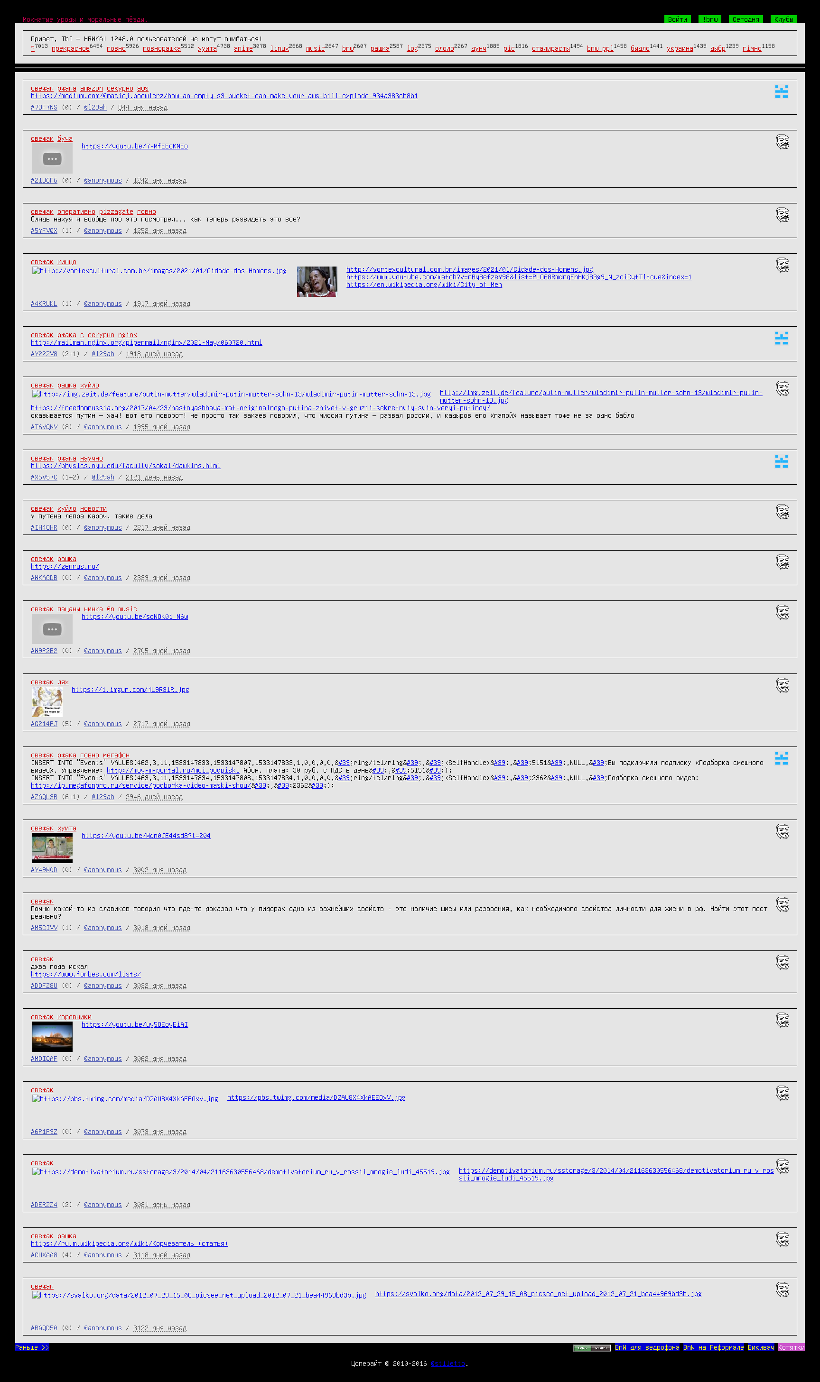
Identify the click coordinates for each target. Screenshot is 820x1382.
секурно (120, 88)
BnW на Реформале (713, 1347)
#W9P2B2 (44, 650)
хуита (207, 48)
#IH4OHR (44, 527)
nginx (127, 334)
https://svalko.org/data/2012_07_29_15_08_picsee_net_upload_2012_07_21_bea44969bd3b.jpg (538, 1293)
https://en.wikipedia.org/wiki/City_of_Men (424, 284)
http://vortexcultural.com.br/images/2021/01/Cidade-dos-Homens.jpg (469, 269)
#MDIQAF (44, 1058)
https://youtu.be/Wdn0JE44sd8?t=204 (146, 835)
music (315, 48)
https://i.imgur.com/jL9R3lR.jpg (130, 689)
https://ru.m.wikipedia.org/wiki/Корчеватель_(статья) (129, 1243)
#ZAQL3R (44, 796)
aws (143, 88)
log (412, 48)
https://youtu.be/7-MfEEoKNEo (135, 145)
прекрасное (71, 48)
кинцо (66, 261)
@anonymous (103, 180)
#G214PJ (44, 723)
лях (63, 681)
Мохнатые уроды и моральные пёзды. (85, 19)
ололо (444, 48)
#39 (344, 762)
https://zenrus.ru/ (65, 566)
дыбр (718, 48)
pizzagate (116, 211)
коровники (74, 1016)
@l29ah (95, 107)
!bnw (710, 19)
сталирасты (551, 48)
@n (110, 608)
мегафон (116, 754)
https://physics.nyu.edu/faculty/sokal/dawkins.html (126, 465)
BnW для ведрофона (647, 1347)
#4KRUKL (44, 303)
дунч (478, 48)
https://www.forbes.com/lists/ (86, 973)
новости (93, 508)
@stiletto (448, 1363)
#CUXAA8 (44, 1254)
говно (116, 48)
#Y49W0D (44, 869)
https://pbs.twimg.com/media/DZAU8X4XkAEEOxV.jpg (316, 1097)
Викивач (761, 1347)
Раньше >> (32, 1347)
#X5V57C (44, 476)
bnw (348, 48)
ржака (66, 88)
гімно (752, 48)
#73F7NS (44, 107)
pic (509, 48)
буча (65, 138)
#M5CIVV (44, 927)
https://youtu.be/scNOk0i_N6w (135, 616)
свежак (42, 88)
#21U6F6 (44, 180)
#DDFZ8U (44, 985)
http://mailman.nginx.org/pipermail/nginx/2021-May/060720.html (146, 342)
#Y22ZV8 (44, 353)
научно (91, 457)
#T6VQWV (44, 426)
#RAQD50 (44, 1327)
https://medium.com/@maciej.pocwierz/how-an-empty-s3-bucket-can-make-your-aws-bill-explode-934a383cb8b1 (224, 95)
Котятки (791, 1347)
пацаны (68, 608)
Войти (677, 19)
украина (680, 48)
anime (243, 48)
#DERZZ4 (44, 1204)
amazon (91, 88)
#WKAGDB (44, 577)
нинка (93, 608)
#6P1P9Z (44, 1131)
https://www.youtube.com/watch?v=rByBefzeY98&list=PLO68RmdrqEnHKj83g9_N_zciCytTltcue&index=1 (519, 276)
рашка (380, 48)
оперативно (76, 211)
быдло (640, 48)
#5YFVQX (44, 230)
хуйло (89, 384)
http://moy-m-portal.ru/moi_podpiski (173, 770)
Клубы (783, 19)
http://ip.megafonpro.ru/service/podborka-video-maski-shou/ (141, 785)
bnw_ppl (600, 48)
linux (279, 48)
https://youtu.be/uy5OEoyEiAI (135, 1024)
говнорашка (162, 48)
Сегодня (746, 19)
